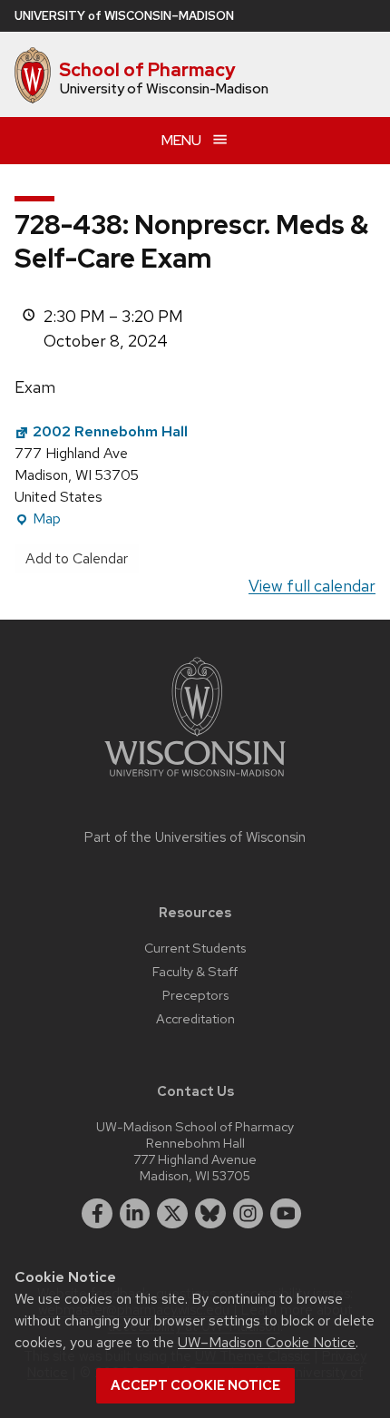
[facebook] (97, 1213)
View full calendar (312, 585)
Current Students (195, 947)
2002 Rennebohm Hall (110, 431)
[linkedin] (135, 1213)
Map (38, 519)
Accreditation (195, 1018)
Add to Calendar (76, 558)
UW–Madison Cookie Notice (267, 1342)
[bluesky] (210, 1213)
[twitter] (172, 1213)
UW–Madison (124, 16)
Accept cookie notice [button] (195, 1385)
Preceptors (195, 994)
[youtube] (285, 1213)
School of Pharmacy (147, 70)
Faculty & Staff (195, 971)
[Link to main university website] (195, 779)
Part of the (195, 837)
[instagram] (248, 1213)
